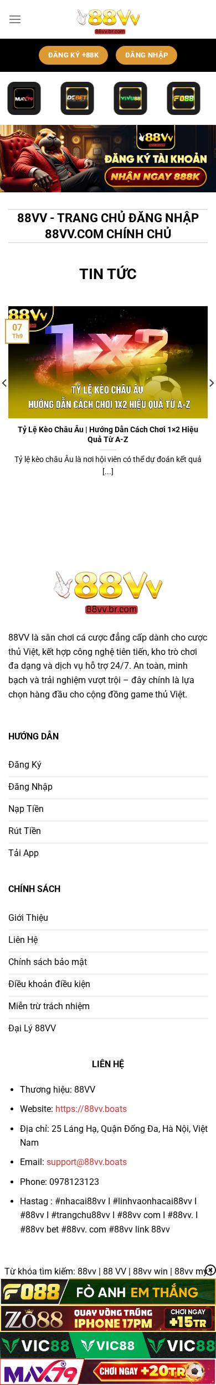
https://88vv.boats (91, 1109)
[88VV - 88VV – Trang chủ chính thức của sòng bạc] (108, 19)
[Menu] (15, 19)
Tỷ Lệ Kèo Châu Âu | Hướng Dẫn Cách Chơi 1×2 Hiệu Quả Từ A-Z (108, 434)
